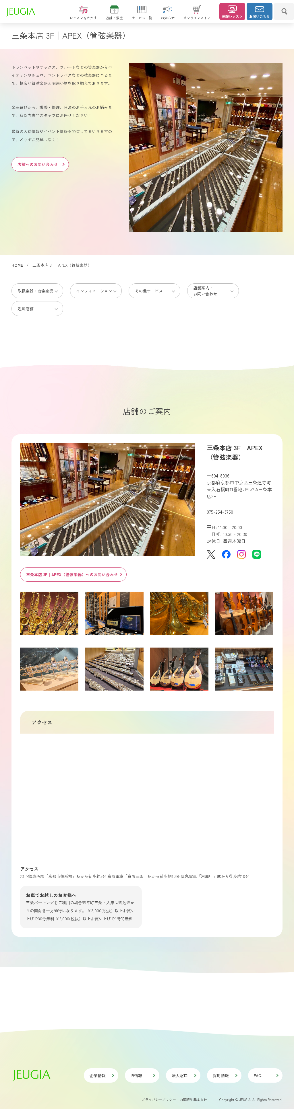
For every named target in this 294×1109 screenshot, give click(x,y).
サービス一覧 (141, 17)
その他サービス (149, 291)
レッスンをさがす (83, 17)
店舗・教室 (114, 17)
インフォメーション (94, 291)
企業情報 (98, 1075)
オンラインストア (197, 17)
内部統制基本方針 (193, 1099)
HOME (17, 265)
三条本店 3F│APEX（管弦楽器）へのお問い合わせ (72, 574)
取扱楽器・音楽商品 (36, 291)
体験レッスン (232, 16)
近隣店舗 (26, 308)
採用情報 (221, 1075)
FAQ (258, 1075)
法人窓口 (180, 1075)
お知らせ (168, 17)
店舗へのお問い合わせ (38, 164)
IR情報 (136, 1075)
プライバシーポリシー (159, 1099)
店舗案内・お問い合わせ (205, 291)
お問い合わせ (259, 16)
